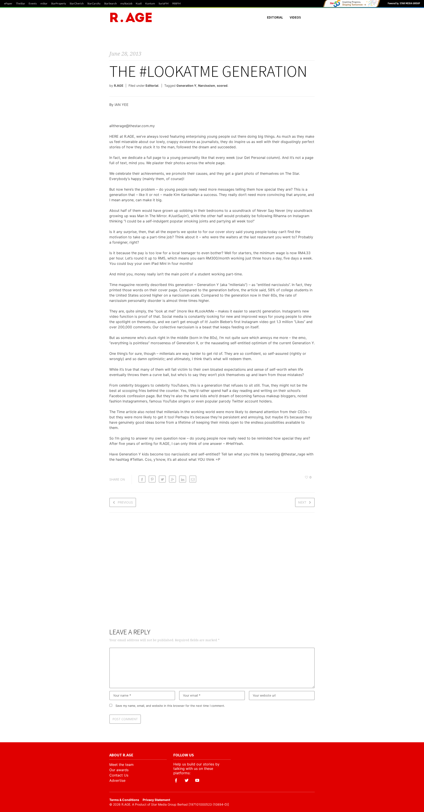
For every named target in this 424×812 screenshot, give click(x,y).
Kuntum (150, 3)
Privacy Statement (156, 800)
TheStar (20, 3)
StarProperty (58, 3)
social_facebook (176, 780)
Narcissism (206, 85)
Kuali (139, 3)
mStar (43, 3)
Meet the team (121, 764)
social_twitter (186, 780)
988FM (176, 3)
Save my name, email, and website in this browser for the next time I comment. (170, 705)
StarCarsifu (93, 3)
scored (222, 85)
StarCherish (77, 3)
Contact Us (118, 775)
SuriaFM (163, 3)
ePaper (8, 3)
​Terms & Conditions (124, 800)
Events (33, 3)
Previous (125, 502)
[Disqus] (212, 573)
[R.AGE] (131, 17)
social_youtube (197, 780)
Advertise (117, 780)
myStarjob (126, 3)
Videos (295, 17)
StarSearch (110, 3)
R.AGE (118, 85)
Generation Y (186, 85)
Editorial (275, 17)
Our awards (119, 770)
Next (302, 502)
